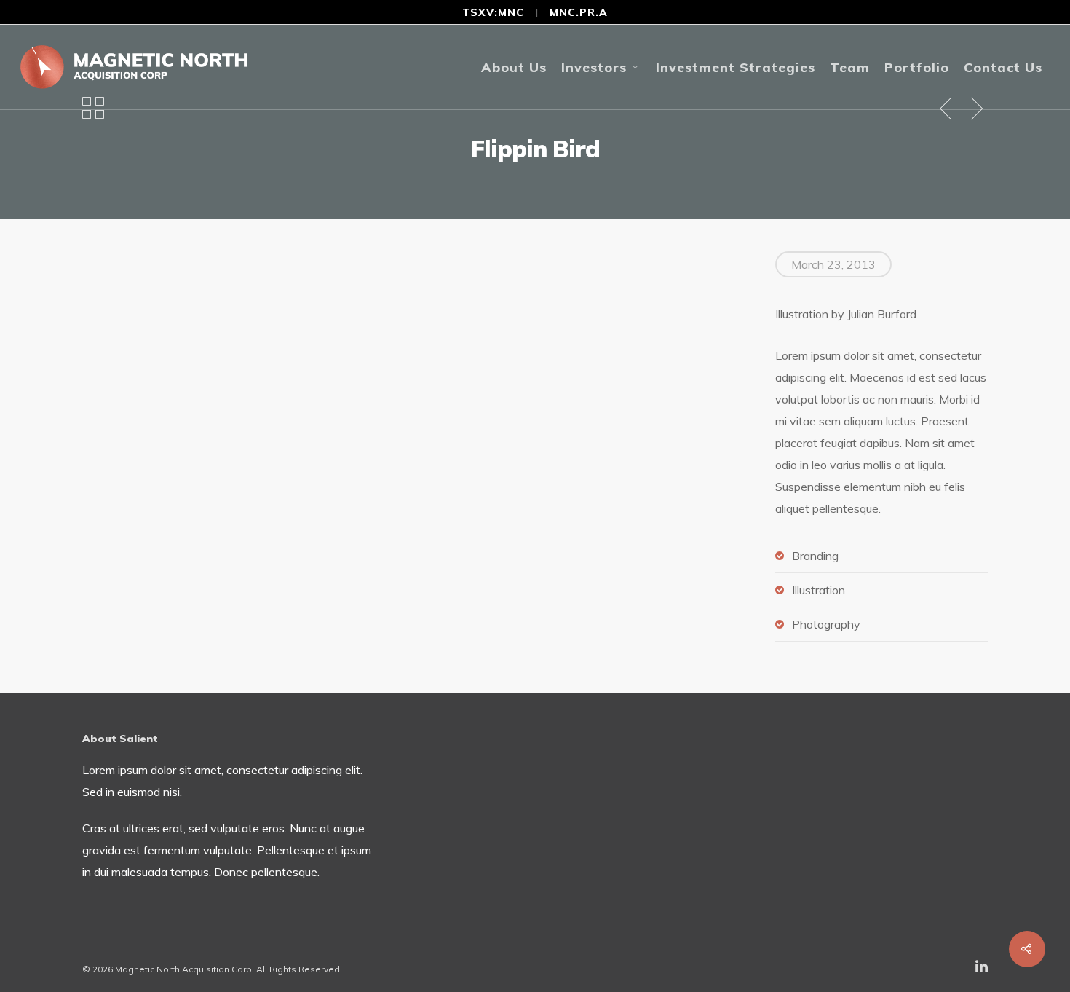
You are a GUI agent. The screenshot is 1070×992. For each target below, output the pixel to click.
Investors (594, 67)
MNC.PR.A (579, 12)
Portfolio (916, 67)
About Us (514, 67)
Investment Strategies (735, 67)
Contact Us (1003, 67)
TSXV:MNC (493, 12)
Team (850, 67)
